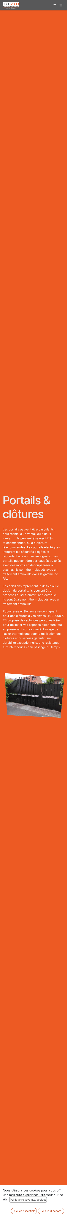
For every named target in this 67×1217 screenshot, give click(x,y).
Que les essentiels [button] (24, 1211)
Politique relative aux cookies (28, 1199)
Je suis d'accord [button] (51, 1211)
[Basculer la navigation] (61, 5)
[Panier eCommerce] (54, 5)
